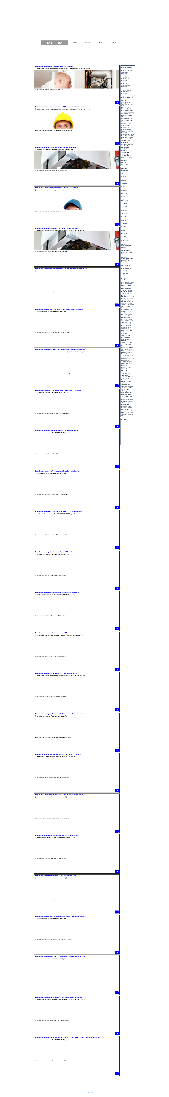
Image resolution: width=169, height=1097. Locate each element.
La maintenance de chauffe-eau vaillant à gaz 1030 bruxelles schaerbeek (59, 309)
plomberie (124, 412)
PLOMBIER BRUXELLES (75, 230)
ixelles (126, 383)
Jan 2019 (124, 223)
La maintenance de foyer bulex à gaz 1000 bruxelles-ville (54, 66)
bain (125, 313)
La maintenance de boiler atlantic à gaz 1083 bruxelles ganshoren (57, 228)
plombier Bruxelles (124, 163)
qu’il (133, 350)
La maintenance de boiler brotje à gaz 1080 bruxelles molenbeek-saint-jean (60, 349)
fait (128, 352)
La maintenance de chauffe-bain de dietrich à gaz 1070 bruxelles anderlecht (60, 916)
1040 (132, 376)
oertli (130, 303)
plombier (124, 363)
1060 (128, 290)
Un (129, 296)
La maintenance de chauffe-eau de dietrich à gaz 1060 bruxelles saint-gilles (60, 956)
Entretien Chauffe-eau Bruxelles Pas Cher (47, 756)
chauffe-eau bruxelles (42, 311)
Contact (113, 42)
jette (125, 306)
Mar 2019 (124, 217)
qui (125, 409)
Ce (122, 306)
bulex (122, 283)
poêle (131, 298)
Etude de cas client (126, 157)
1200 (131, 290)
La (128, 398)
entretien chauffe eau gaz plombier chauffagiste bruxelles (51, 635)
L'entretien (128, 283)
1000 (128, 339)
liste (126, 344)
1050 (122, 368)
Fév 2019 (124, 220)
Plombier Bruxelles (126, 153)
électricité (127, 282)
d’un (122, 403)
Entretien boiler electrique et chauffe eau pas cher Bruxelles (52, 68)
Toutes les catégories (124, 274)
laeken (123, 380)
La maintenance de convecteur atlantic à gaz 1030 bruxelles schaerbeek (59, 795)
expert (132, 355)
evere (127, 298)
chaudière (129, 407)
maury (131, 352)
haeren (123, 381)
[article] (77, 85)
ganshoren (128, 317)
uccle (132, 282)
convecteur (124, 375)
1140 (122, 293)
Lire (117, 102)
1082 (131, 309)
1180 (122, 332)
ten (125, 389)
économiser (124, 358)
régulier (123, 316)
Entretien (123, 339)
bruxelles (125, 335)
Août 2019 (124, 200)
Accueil (75, 42)
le (132, 301)
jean (128, 311)
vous (128, 313)
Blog (100, 42)
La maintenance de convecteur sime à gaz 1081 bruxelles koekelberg (58, 390)
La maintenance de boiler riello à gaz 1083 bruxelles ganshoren (56, 673)
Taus (128, 378)
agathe (123, 298)
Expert (123, 285)
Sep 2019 (124, 197)
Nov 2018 (124, 230)
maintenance (128, 357)
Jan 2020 (124, 183)
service (128, 295)
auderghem (124, 333)
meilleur (123, 404)
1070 (129, 406)
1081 (122, 349)
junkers (131, 347)
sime (128, 389)
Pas (126, 350)
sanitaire (127, 360)
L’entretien (127, 301)
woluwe (127, 396)
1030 (126, 349)
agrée (123, 300)
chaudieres (124, 384)
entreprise (128, 285)
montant (131, 349)
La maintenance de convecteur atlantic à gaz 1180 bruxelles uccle (57, 147)
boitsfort (127, 392)
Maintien (129, 314)
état (129, 376)
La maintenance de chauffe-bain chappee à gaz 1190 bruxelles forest (58, 471)
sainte (129, 327)
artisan (132, 411)
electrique (124, 328)
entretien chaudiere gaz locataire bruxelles (127, 72)
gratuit (132, 392)
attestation (124, 367)
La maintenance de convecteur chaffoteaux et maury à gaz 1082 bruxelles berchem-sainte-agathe (67, 1037)
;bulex (127, 411)
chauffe (123, 290)
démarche (124, 370)
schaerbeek (124, 347)
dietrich (128, 372)
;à (121, 355)
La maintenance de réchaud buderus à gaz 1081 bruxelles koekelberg (58, 511)
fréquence (124, 406)
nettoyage (127, 346)
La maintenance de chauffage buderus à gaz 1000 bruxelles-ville (56, 188)
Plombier (131, 358)
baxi (122, 354)
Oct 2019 (124, 193)
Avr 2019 (124, 213)
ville (132, 412)
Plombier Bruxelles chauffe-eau (127, 139)
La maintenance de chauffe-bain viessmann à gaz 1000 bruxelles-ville (58, 754)
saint (122, 344)
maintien (127, 332)
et (128, 370)
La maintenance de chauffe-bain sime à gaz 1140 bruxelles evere (56, 633)
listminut (130, 386)
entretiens (128, 325)
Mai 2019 (124, 210)
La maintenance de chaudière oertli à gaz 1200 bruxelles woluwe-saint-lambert (61, 268)
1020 (122, 396)
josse (122, 394)
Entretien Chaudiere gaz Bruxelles (45, 190)
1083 (129, 367)
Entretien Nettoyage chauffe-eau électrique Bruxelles (127, 259)
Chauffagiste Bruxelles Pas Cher (77, 68)
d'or (122, 301)
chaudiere (130, 354)
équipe (123, 372)
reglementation (125, 337)
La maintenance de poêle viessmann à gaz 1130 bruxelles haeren (57, 552)
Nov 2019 (124, 190)
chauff (123, 325)
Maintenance (125, 309)
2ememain (124, 398)
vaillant (127, 320)
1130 (132, 296)
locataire (123, 352)
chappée (129, 361)
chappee (130, 414)
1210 (132, 337)
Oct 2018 (124, 233)
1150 (126, 368)
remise (126, 308)
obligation (127, 373)
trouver (128, 380)
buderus (123, 407)
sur (122, 357)
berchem (123, 340)
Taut (126, 303)
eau (129, 384)
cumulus (123, 361)
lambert (129, 287)
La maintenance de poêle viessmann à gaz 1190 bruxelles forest (56, 430)
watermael (124, 386)
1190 (122, 378)
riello (131, 330)
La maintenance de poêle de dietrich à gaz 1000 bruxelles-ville (55, 875)
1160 (129, 350)
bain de (123, 365)
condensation (125, 330)
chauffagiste (124, 342)
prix (126, 394)
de (131, 396)
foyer (122, 350)
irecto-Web (90, 1092)
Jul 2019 (124, 203)
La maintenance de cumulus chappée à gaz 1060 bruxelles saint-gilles (58, 997)
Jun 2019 (124, 207)
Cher (130, 363)
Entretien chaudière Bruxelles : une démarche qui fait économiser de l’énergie (127, 112)
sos (122, 389)
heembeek (129, 319)
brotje (131, 320)
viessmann (124, 322)
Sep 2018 (124, 237)
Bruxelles (124, 327)
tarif (126, 354)
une (130, 391)
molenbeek (124, 399)
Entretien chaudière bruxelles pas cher (46, 271)
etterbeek (130, 401)
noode (129, 387)
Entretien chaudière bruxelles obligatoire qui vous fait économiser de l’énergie (127, 134)
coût (122, 282)
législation (130, 306)
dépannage (124, 391)
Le (122, 308)
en (128, 328)
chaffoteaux (128, 291)
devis (122, 303)
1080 (122, 320)
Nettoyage (128, 300)
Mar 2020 (124, 177)
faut (128, 404)
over (122, 392)
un (122, 415)
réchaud (123, 287)
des (122, 409)
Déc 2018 (124, 227)
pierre (123, 317)
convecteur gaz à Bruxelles (43, 149)
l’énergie (130, 399)
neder (131, 311)
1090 (128, 409)
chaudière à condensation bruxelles (125, 78)
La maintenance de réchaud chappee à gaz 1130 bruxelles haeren (57, 835)
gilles (129, 394)
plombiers (126, 355)
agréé (123, 360)
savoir (123, 411)
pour (129, 412)
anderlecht (128, 324)
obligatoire (124, 414)
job (126, 378)
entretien (128, 403)
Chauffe (123, 311)
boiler (128, 316)
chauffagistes (125, 304)
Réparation (128, 293)
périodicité (128, 288)
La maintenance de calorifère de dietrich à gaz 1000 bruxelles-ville (57, 592)
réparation (124, 401)
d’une (122, 288)
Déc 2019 (124, 187)
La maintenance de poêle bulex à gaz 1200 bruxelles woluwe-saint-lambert (59, 714)
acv (122, 313)
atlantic (132, 304)
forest (123, 291)
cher (122, 324)
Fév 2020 (124, 180)
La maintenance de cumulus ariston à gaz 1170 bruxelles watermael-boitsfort (60, 107)
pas (130, 322)
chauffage (124, 387)
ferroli (129, 344)
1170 (122, 373)
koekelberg (124, 296)
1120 (122, 383)
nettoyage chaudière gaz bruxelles (125, 85)
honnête (128, 381)
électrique (124, 376)
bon (122, 346)
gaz (130, 342)
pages (123, 295)
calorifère (124, 314)
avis (133, 381)
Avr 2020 (124, 173)
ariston (123, 319)
